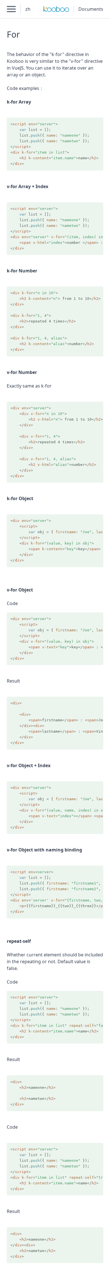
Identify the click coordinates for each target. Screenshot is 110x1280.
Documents (90, 9)
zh (27, 9)
